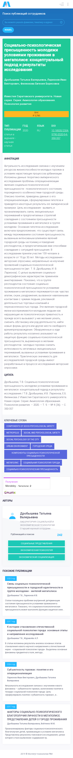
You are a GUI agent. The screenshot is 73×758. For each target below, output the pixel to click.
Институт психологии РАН (40, 754)
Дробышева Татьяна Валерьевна (35, 515)
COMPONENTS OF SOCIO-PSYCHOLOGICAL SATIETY (30, 426)
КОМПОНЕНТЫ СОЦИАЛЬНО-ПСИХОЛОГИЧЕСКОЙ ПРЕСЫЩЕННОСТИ (36, 454)
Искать (8, 30)
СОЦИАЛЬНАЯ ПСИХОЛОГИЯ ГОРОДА (41, 463)
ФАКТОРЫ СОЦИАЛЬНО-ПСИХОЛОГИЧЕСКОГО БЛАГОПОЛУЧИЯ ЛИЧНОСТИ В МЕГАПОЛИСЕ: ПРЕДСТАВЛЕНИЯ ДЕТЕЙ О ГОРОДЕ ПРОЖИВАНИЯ (37, 716)
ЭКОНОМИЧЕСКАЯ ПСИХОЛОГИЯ (36, 550)
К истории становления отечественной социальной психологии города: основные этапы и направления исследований (37, 630)
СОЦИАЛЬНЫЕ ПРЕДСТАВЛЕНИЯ (36, 543)
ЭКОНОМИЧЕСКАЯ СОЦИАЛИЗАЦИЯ (36, 557)
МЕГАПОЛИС (12, 463)
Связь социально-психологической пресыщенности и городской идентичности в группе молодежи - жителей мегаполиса (35, 587)
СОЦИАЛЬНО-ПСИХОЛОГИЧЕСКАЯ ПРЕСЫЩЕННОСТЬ (32, 469)
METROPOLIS (12, 433)
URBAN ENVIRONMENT (17, 446)
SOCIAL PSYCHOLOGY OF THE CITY (22, 439)
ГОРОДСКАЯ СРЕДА (42, 446)
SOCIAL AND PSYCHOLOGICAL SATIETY (42, 433)
